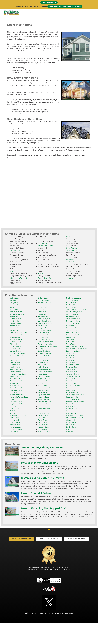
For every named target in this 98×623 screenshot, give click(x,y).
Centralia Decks (15, 411)
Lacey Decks (14, 432)
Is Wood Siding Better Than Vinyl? (42, 477)
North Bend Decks (16, 376)
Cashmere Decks (44, 356)
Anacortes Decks (16, 305)
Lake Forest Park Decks (74, 335)
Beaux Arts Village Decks (46, 335)
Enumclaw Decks (44, 305)
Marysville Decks (15, 427)
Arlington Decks (15, 351)
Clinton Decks (42, 422)
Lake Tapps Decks (44, 321)
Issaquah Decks (43, 328)
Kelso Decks (14, 360)
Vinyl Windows (71, 262)
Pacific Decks (71, 307)
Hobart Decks (71, 390)
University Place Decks (18, 388)
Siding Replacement (73, 248)
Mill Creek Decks (15, 399)
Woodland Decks (72, 358)
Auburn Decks (43, 314)
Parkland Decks (15, 425)
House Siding (42, 243)
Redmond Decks (15, 328)
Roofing (40, 273)
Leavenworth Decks (73, 351)
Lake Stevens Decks (45, 323)
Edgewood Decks (44, 379)
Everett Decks (43, 360)
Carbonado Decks (44, 353)
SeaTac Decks (43, 392)
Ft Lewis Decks (71, 404)
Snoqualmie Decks (16, 335)
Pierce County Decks (17, 395)
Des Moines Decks (44, 330)
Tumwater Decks (16, 372)
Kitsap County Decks (73, 385)
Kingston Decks (71, 429)
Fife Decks (41, 383)
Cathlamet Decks (16, 346)
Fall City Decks (15, 383)
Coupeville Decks (44, 413)
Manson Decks (71, 422)
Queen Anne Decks (73, 328)
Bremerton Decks (16, 312)
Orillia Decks (70, 339)
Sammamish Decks (16, 330)
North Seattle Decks (73, 305)
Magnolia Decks (71, 408)
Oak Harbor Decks (44, 388)
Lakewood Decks (16, 402)
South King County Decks (75, 395)
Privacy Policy (64, 567)
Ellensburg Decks (72, 367)
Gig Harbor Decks (44, 395)
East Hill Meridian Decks (74, 346)
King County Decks (16, 404)
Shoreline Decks (15, 362)
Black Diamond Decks (45, 342)
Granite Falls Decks (16, 381)
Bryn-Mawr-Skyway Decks (47, 346)
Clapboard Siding (16, 250)
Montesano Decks (16, 358)
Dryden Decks (71, 427)
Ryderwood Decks (44, 408)
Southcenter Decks (73, 319)
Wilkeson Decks (71, 330)
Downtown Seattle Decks (75, 415)
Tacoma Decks (43, 358)
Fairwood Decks (43, 411)
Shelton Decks (15, 365)
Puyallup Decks (15, 422)
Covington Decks (44, 332)
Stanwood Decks (44, 376)
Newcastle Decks (44, 432)
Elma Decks (42, 418)
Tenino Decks (71, 344)
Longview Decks (15, 300)
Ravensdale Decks (72, 316)
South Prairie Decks (73, 399)
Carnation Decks (15, 342)
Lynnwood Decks (16, 429)
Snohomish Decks (44, 381)
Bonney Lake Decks (45, 344)
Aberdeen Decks (15, 349)
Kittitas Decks (71, 379)
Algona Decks (43, 316)
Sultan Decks (42, 406)
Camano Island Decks (17, 314)
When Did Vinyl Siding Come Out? (42, 447)
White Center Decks (73, 353)
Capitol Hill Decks (44, 351)
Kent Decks (42, 365)
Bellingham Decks (44, 339)
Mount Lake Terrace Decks (19, 397)
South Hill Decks (72, 300)
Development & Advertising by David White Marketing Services (51, 613)
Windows (69, 278)
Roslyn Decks (71, 360)
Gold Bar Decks (43, 300)
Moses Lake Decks (72, 365)
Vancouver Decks (72, 374)
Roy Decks (13, 392)
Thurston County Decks (18, 374)
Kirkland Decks (43, 326)
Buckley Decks (43, 309)
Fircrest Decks (43, 425)
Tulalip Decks (42, 374)
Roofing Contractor (44, 278)
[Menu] (92, 13)
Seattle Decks (14, 418)
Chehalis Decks (15, 408)
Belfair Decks (14, 309)
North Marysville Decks (74, 298)
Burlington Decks (44, 349)
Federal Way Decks (44, 303)
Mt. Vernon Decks (16, 379)
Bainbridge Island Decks (18, 415)
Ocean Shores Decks (45, 372)
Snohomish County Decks (19, 332)
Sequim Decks (15, 367)
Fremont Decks (71, 303)
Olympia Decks (43, 362)
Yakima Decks (43, 367)
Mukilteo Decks (43, 399)
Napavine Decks (43, 397)
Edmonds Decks (15, 406)
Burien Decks (42, 307)
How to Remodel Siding (36, 493)
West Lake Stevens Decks (75, 376)
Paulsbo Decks (71, 383)
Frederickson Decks (73, 321)
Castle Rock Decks (16, 319)
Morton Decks (43, 385)
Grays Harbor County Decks (76, 309)
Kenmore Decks (15, 323)
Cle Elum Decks (71, 369)
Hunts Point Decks (72, 332)
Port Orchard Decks (16, 356)
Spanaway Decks (16, 390)
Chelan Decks (71, 420)
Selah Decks (70, 356)
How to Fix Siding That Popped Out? (44, 508)
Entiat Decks (70, 425)
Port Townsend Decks (17, 353)
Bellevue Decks (43, 337)
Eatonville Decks (43, 390)
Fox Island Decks (72, 406)
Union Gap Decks (72, 381)
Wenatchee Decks (44, 369)
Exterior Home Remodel (18, 278)
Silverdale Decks (72, 372)
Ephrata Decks (71, 388)
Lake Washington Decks (74, 418)
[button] (49, 2)
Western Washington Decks (76, 402)
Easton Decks (71, 362)
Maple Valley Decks (45, 319)
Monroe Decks (15, 326)
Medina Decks (43, 404)
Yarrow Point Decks (73, 323)
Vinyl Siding (70, 260)
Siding (68, 237)
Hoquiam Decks (43, 427)
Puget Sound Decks (73, 392)
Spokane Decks (71, 411)
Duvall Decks (14, 321)
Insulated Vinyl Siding (45, 246)
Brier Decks (14, 316)
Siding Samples (71, 250)
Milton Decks (70, 342)
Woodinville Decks (16, 339)
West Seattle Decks (16, 369)
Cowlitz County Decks (74, 312)
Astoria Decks (14, 307)
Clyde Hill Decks (72, 314)
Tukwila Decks (43, 415)
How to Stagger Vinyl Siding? (39, 462)
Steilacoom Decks (72, 326)
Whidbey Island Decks (17, 337)
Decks (12, 271)
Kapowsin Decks (72, 397)
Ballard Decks (14, 413)
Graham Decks (43, 298)
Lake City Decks (71, 432)
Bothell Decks (43, 312)
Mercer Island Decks (45, 402)
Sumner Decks (15, 420)
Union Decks (42, 429)
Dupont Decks (15, 385)
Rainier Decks (42, 420)
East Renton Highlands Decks (76, 349)
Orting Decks (14, 303)
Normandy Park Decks (74, 337)
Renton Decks (14, 298)
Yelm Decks (14, 344)
